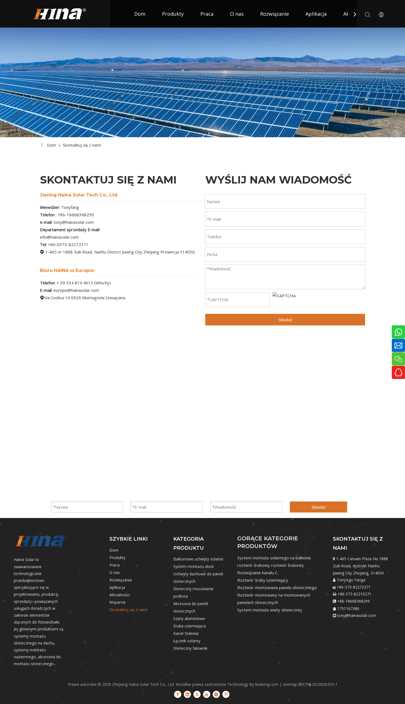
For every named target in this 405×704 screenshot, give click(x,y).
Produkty (173, 13)
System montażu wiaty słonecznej (269, 610)
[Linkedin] (187, 694)
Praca (207, 13)
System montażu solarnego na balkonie (274, 557)
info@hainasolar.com (59, 237)
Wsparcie (117, 602)
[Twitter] (197, 694)
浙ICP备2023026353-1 (317, 684)
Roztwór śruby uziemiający (262, 580)
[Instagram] (216, 694)
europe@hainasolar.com (76, 290)
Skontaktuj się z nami (128, 609)
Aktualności (119, 594)
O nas (237, 13)
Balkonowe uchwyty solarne (198, 559)
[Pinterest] (225, 694)
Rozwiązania (120, 579)
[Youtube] (206, 694)
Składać (285, 319)
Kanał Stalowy (186, 633)
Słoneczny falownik (190, 648)
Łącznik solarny (186, 640)
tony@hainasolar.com (73, 222)
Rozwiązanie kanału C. (257, 572)
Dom (139, 13)
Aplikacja (316, 13)
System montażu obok (193, 566)
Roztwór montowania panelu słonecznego (277, 587)
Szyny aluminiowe (189, 618)
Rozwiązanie (274, 13)
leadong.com (266, 684)
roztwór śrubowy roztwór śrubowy (270, 565)
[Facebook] (177, 694)
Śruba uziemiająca (189, 626)
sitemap (290, 684)
